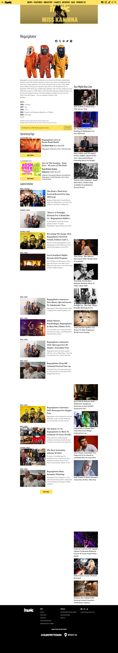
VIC (59, 172)
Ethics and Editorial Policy (45, 620)
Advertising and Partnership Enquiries (68, 612)
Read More (23, 97)
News (29, 2)
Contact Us (62, 617)
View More (46, 492)
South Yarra (54, 172)
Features (38, 2)
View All (22, 117)
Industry (48, 2)
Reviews (66, 2)
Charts (57, 2)
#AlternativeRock (66, 149)
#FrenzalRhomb (65, 175)
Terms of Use (43, 617)
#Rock (67, 177)
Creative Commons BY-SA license (49, 122)
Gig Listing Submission (65, 615)
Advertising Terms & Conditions (47, 623)
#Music (59, 149)
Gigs (73, 2)
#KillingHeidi (52, 175)
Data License (46, 121)
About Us (42, 612)
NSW (62, 145)
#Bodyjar (58, 175)
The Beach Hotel (47, 145)
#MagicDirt (45, 175)
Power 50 (81, 2)
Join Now (67, 128)
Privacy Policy (43, 615)
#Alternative (53, 149)
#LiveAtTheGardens (55, 177)
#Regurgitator (46, 149)
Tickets (30, 155)
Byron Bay (57, 145)
